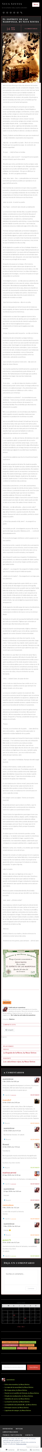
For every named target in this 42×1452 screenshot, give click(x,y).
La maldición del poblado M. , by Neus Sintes (21, 1405)
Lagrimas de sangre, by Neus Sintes (18, 1410)
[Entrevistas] (3, 12)
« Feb (19, 1327)
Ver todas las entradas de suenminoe (23, 1015)
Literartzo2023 (26, 1345)
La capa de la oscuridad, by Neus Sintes (19, 1387)
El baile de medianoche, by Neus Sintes (19, 1396)
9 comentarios (31, 28)
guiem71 (7, 1240)
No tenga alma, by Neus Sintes (16, 1390)
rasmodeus (8, 1205)
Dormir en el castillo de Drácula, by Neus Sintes (22, 1393)
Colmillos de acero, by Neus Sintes (17, 1399)
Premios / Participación (12, 1435)
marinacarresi (9, 1172)
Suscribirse (33, 1367)
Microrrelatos (9, 1348)
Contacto (29, 1435)
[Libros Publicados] (10, 12)
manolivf (7, 1100)
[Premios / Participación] (14, 12)
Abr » (23, 1327)
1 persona (13, 1095)
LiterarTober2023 (10, 1345)
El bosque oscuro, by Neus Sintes (17, 1407)
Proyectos (22, 1348)
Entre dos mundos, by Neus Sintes (17, 1384)
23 (25, 1318)
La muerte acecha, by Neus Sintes (17, 1402)
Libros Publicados (10, 1432)
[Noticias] (7, 12)
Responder (35, 1095)
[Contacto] (17, 12)
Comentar (31, 1288)
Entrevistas (8, 1429)
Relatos (7, 1002)
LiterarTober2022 (27, 1342)
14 (14, 1315)
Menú (36, 5)
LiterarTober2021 (10, 1342)
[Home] (21, 12)
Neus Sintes (12, 3)
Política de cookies (21, 1444)
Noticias (19, 1429)
